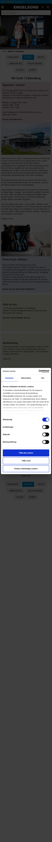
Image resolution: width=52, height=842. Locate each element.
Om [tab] (42, 378)
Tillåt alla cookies (26, 453)
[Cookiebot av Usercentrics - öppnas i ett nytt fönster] (38, 371)
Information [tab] (26, 378)
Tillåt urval (26, 461)
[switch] (45, 427)
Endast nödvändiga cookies (26, 469)
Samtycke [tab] (9, 378)
